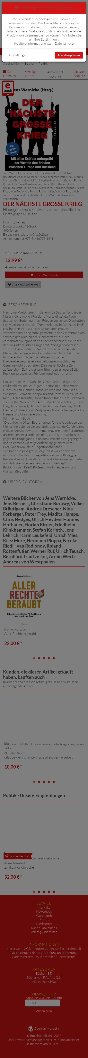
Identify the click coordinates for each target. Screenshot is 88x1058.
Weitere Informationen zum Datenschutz (44, 43)
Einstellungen (18, 55)
